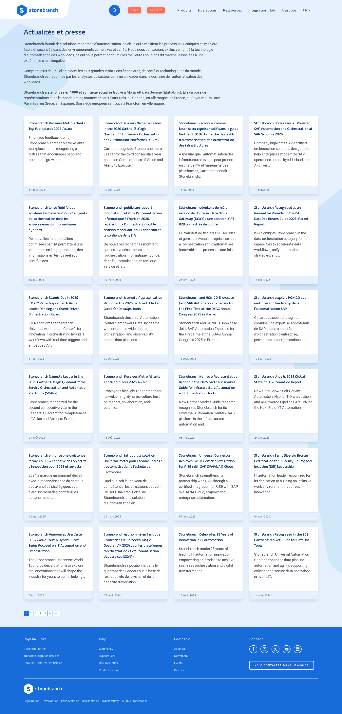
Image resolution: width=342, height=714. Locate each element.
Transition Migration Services (41, 655)
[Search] (114, 10)
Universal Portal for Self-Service (43, 663)
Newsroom (181, 655)
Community (106, 648)
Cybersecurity (110, 700)
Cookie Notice (90, 700)
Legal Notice (31, 700)
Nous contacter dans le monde (282, 665)
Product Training (109, 670)
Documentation (108, 663)
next (56, 613)
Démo (134, 10)
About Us (179, 648)
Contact (156, 10)
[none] (184, 10)
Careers (179, 670)
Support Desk (107, 655)
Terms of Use (50, 700)
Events (178, 663)
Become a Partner (35, 648)
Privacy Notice (70, 700)
